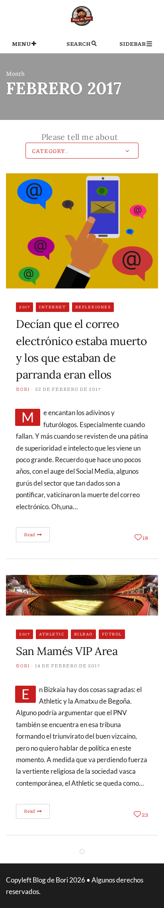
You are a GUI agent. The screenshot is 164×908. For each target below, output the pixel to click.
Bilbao (83, 634)
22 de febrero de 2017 (68, 389)
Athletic (51, 634)
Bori (23, 389)
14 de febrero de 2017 (67, 665)
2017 (24, 307)
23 (145, 814)
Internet (52, 307)
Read (30, 534)
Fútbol (112, 634)
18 (145, 537)
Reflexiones (93, 307)
